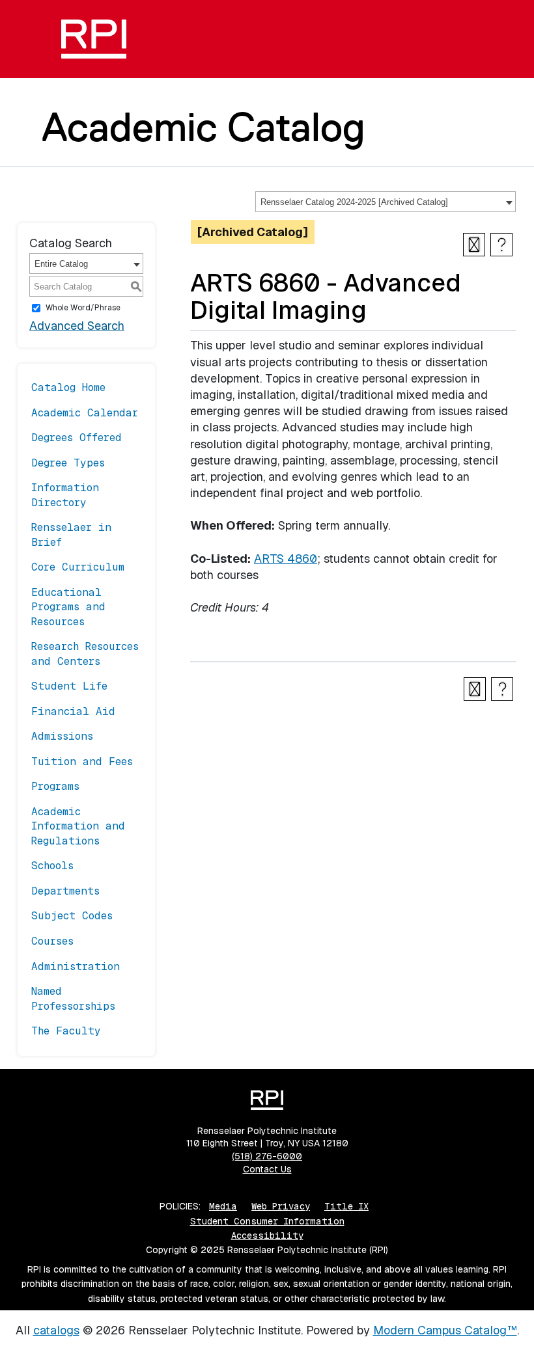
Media (223, 1206)
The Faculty (66, 1031)
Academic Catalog (203, 127)
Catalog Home (68, 387)
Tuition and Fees (82, 761)
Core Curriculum (77, 567)
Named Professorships (73, 998)
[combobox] (385, 201)
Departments (65, 891)
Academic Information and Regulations (78, 826)
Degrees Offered (76, 437)
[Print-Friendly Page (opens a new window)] (474, 244)
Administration (75, 966)
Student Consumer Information (267, 1221)
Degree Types (68, 463)
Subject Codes (72, 916)
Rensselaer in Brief (71, 534)
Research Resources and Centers (85, 654)
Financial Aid (73, 711)
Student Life (69, 686)
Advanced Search (76, 325)
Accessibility (267, 1235)
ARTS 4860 (285, 558)
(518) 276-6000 (267, 1156)
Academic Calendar (84, 413)
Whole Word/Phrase (83, 308)
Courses (52, 941)
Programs (55, 786)
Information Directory (65, 495)
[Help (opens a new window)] (501, 244)
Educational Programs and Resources (68, 607)
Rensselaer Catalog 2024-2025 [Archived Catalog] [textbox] (354, 202)
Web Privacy (280, 1206)
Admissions (62, 736)
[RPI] (94, 39)
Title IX (346, 1206)
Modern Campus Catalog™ (445, 1330)
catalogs (56, 1330)
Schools (52, 865)
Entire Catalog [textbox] (61, 264)
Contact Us (267, 1169)
